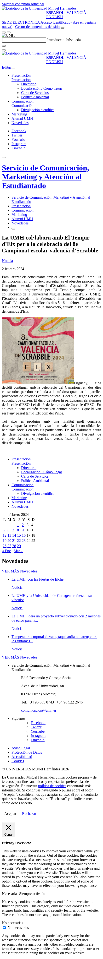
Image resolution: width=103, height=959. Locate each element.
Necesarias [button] (10, 894)
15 (19, 535)
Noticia (7, 261)
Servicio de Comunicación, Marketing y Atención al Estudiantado (45, 176)
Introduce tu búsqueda (64, 40)
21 (14, 541)
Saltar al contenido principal (23, 4)
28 (14, 546)
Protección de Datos (26, 752)
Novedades (20, 123)
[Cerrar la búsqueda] (4, 50)
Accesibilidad (21, 757)
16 (24, 535)
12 (4, 535)
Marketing (19, 114)
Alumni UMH (22, 118)
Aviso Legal (20, 748)
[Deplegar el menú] (13, 228)
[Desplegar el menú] (9, 32)
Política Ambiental (35, 97)
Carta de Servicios (35, 93)
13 (9, 535)
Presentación (21, 75)
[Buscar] (4, 46)
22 (19, 541)
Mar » (18, 551)
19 (4, 541)
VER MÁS (19, 571)
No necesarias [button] (12, 923)
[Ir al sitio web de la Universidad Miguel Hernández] (39, 8)
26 (4, 546)
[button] (21, 80)
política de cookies (52, 786)
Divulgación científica (37, 110)
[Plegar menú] (13, 68)
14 (14, 535)
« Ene (6, 551)
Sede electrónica (21, 22)
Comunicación (22, 101)
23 (24, 541)
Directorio (28, 84)
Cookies (17, 761)
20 (9, 541)
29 (19, 546)
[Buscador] (62, 28)
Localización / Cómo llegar (41, 88)
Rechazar (29, 814)
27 (9, 546)
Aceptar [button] (10, 814)
